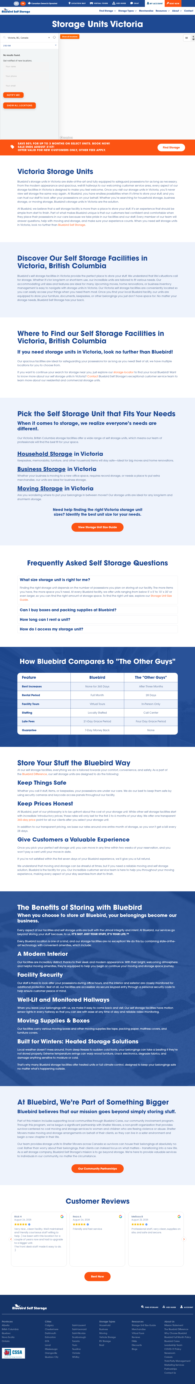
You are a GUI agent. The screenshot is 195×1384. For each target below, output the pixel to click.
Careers (168, 1357)
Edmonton (50, 1337)
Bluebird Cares (172, 1341)
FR (16, 3)
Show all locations (19, 105)
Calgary (49, 1325)
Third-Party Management (177, 1361)
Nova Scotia (8, 1337)
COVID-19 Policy (172, 1349)
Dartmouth (50, 1333)
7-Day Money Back (97, 730)
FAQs (134, 1341)
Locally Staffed (97, 712)
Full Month (97, 695)
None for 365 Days (97, 686)
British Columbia (10, 1329)
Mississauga (51, 1349)
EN (23, 3)
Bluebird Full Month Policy (177, 1337)
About (175, 10)
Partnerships (170, 1369)
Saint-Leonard (79, 1329)
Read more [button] (137, 1261)
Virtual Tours (97, 704)
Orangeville (51, 1353)
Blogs (134, 1349)
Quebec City (51, 1357)
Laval (48, 1345)
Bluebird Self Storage (71, 225)
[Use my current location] (54, 38)
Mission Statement (173, 1325)
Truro (74, 1345)
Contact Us (170, 1373)
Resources (161, 10)
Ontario (6, 1341)
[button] (98, 580)
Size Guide (171, 1307)
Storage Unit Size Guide (144, 1325)
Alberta (5, 1325)
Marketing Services (174, 1365)
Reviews (136, 1337)
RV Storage (105, 1341)
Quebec (6, 1333)
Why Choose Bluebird (175, 1333)
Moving (103, 1333)
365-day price (26, 820)
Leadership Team (173, 1345)
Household (104, 1325)
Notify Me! (13, 95)
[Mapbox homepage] (66, 137)
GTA (47, 1341)
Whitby (75, 1357)
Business (103, 1329)
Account (188, 1307)
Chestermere (51, 1329)
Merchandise (146, 10)
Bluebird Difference (34, 774)
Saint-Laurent (79, 1325)
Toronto (76, 1341)
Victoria (76, 1353)
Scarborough (79, 1337)
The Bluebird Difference (176, 1329)
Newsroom (169, 1353)
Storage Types (126, 10)
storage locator (123, 372)
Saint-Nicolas (78, 1333)
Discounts (137, 1345)
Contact (188, 10)
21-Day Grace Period (97, 721)
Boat (101, 1345)
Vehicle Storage (107, 1337)
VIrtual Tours (138, 1333)
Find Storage (106, 10)
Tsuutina (76, 1349)
